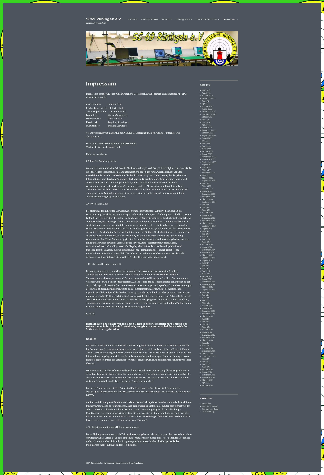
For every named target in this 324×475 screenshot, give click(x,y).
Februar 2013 (207, 370)
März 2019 (206, 210)
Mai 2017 (205, 268)
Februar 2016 (207, 306)
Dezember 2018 (208, 218)
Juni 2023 (206, 143)
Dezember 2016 (208, 282)
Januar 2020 (207, 191)
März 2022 (206, 170)
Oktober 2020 (207, 178)
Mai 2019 (205, 207)
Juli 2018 (205, 231)
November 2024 (208, 114)
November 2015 (208, 314)
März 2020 (206, 186)
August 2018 (207, 229)
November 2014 (208, 338)
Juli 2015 (205, 319)
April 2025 (206, 104)
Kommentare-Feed (210, 409)
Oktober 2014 (207, 340)
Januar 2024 (207, 128)
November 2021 (208, 173)
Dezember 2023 (208, 130)
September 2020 (209, 181)
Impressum (229, 19)
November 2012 (208, 377)
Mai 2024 (206, 122)
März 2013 (206, 367)
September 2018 (209, 226)
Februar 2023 (207, 151)
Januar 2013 (207, 372)
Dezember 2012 (208, 375)
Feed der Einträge (209, 406)
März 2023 (206, 149)
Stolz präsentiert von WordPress (129, 463)
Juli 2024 (205, 120)
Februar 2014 (207, 348)
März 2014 (206, 346)
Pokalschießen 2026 (206, 19)
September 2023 (209, 135)
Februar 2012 (207, 385)
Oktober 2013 (207, 354)
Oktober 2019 (207, 199)
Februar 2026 (207, 96)
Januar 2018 (207, 247)
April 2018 (206, 239)
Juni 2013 (205, 362)
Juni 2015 (205, 322)
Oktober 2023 (207, 133)
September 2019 (208, 202)
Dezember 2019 (208, 194)
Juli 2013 (205, 359)
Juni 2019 (205, 205)
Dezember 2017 (208, 250)
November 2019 (208, 197)
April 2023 (206, 146)
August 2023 (207, 138)
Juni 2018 (205, 234)
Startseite (132, 19)
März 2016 (206, 303)
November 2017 (208, 252)
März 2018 (206, 242)
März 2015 (206, 327)
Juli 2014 (205, 343)
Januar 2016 (207, 308)
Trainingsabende (184, 19)
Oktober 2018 (207, 223)
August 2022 (207, 165)
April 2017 (206, 271)
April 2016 (206, 300)
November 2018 (208, 221)
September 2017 (208, 258)
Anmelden (206, 404)
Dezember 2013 (208, 351)
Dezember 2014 (208, 335)
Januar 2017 (206, 279)
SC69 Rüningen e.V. (104, 19)
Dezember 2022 (208, 157)
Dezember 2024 (208, 112)
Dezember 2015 (208, 311)
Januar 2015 (207, 332)
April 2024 (206, 125)
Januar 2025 (207, 109)
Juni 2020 (206, 183)
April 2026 (206, 93)
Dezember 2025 (208, 98)
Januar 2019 (207, 215)
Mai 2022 (206, 167)
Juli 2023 (205, 141)
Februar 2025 (207, 106)
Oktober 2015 (207, 316)
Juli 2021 (205, 175)
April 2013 (206, 364)
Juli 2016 (205, 292)
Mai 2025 (206, 101)
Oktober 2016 (207, 287)
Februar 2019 (207, 213)
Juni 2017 (205, 266)
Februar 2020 (207, 189)
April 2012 (206, 383)
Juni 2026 (206, 90)
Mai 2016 (205, 298)
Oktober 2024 (207, 117)
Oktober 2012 (207, 380)
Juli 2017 (205, 263)
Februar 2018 (207, 245)
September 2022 (209, 162)
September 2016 (208, 290)
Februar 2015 (207, 330)
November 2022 (208, 159)
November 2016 (208, 284)
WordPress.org (208, 412)
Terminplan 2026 (149, 19)
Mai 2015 (205, 324)
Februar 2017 (207, 276)
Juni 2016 (205, 295)
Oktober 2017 (207, 255)
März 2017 (206, 274)
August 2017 (207, 260)
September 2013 (209, 356)
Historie (165, 19)
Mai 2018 (205, 237)
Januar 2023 (207, 154)
